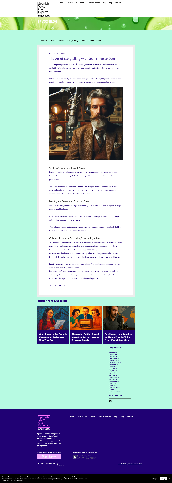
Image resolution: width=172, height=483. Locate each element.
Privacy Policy (18, 481)
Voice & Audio (57, 40)
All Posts (43, 40)
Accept (163, 479)
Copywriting (72, 40)
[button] (130, 40)
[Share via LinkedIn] (60, 285)
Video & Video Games (91, 40)
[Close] (169, 478)
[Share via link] (65, 285)
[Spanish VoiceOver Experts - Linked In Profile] (110, 401)
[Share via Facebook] (50, 285)
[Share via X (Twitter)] (55, 285)
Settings (154, 479)
